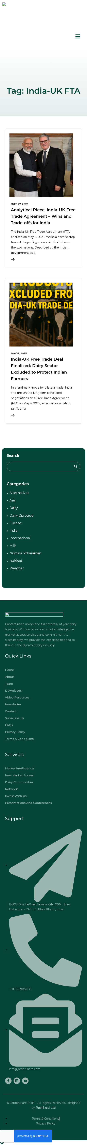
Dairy (14, 508)
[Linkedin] (17, 1081)
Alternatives (19, 493)
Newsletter (13, 704)
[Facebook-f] (8, 1081)
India (13, 530)
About (9, 677)
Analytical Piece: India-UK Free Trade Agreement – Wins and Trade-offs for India (43, 216)
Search (13, 455)
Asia (13, 500)
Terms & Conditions (19, 739)
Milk (13, 545)
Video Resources (17, 697)
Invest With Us (16, 796)
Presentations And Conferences (28, 803)
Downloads (13, 690)
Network (11, 789)
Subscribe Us (14, 718)
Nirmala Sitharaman (25, 553)
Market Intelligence (19, 768)
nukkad (16, 561)
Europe (16, 523)
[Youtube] (25, 1081)
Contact (11, 711)
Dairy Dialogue (21, 515)
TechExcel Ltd (45, 1108)
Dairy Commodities (19, 782)
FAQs (9, 725)
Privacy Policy (15, 732)
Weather (17, 568)
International (20, 538)
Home (9, 670)
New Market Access (19, 775)
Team (9, 684)
